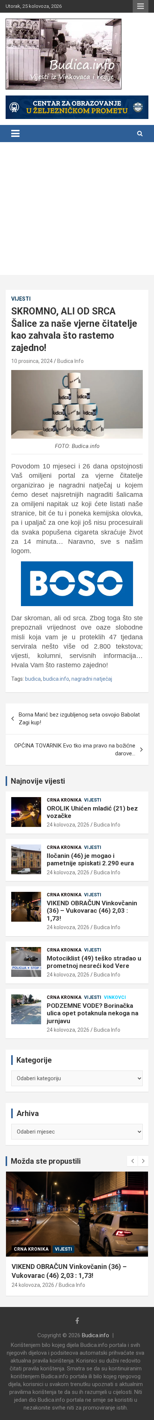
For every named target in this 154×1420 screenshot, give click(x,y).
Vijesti (21, 299)
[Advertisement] (77, 210)
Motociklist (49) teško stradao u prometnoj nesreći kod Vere (94, 961)
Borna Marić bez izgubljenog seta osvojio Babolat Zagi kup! (79, 718)
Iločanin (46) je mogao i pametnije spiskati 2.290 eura (90, 859)
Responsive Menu (140, 6)
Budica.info (95, 1335)
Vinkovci (115, 997)
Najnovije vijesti (38, 781)
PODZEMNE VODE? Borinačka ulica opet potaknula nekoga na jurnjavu (92, 1013)
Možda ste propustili (46, 1161)
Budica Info (70, 361)
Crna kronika (64, 800)
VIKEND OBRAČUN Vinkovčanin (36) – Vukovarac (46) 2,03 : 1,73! (92, 910)
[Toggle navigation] (15, 133)
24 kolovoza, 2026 (68, 825)
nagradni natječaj (91, 679)
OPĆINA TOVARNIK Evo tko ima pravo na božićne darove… (74, 749)
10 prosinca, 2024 (32, 361)
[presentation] (132, 1161)
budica (33, 679)
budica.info (56, 679)
